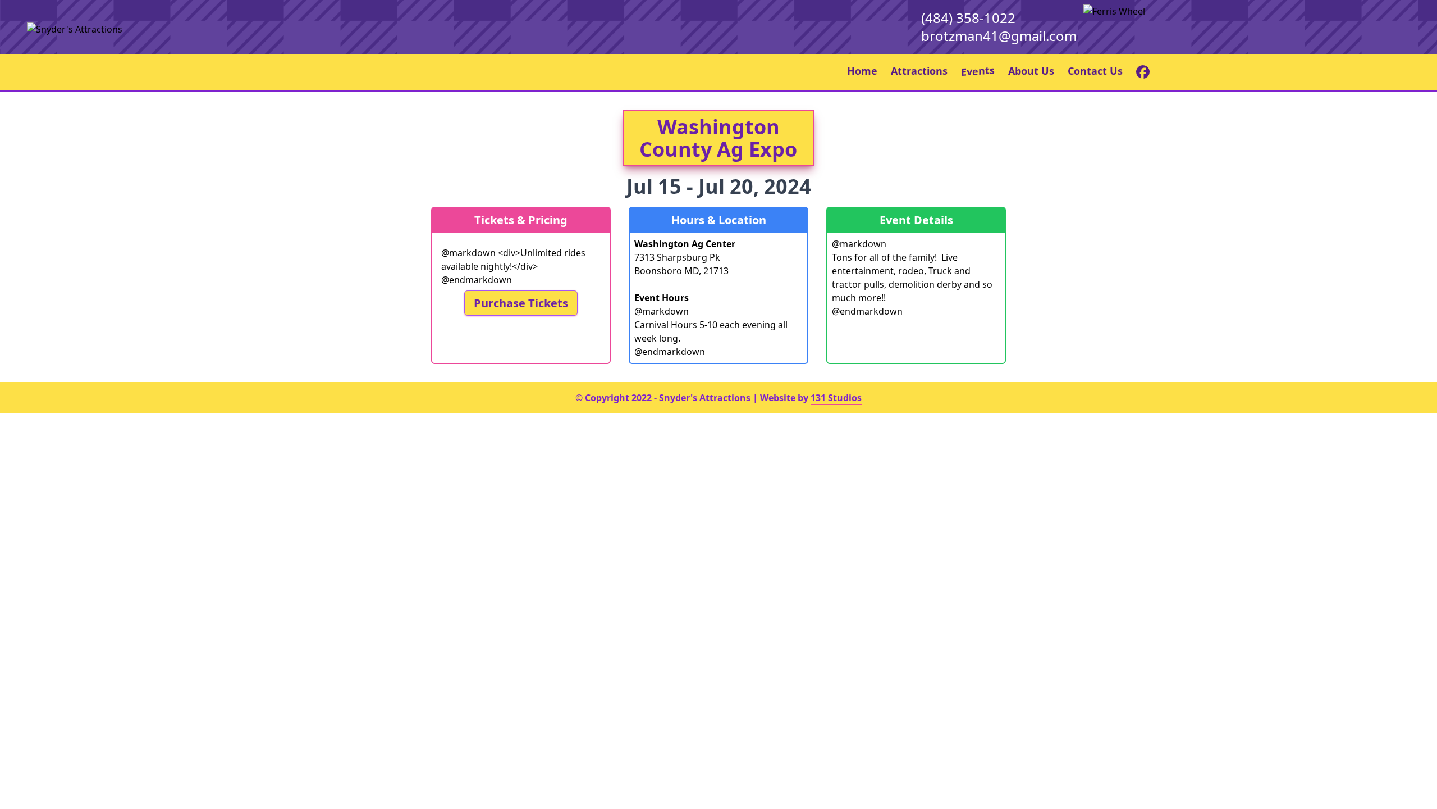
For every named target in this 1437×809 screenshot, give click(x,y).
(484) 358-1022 (968, 17)
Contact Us (1095, 71)
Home (862, 71)
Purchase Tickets (521, 303)
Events (978, 70)
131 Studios (836, 398)
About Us (1031, 71)
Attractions (919, 71)
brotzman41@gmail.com (999, 35)
